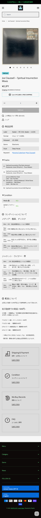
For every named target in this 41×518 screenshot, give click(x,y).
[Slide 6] (27, 67)
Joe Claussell (31, 152)
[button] (5, 120)
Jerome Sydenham (19, 152)
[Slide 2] (13, 67)
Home (3, 21)
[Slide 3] (17, 67)
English (6, 496)
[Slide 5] (24, 67)
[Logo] (20, 7)
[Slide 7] (31, 67)
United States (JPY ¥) (10, 489)
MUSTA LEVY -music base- (17, 508)
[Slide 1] (10, 67)
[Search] (4, 14)
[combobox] (20, 14)
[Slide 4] (20, 67)
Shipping (4, 90)
